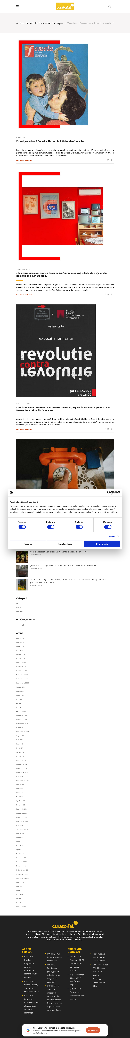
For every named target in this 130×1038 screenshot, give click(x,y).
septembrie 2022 (22, 829)
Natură (19, 608)
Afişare (112, 536)
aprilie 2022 (20, 850)
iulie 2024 (20, 740)
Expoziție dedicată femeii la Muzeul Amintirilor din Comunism (50, 141)
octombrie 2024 (22, 728)
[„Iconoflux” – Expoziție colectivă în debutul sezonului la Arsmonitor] (22, 571)
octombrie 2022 (22, 825)
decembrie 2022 (22, 817)
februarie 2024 (22, 760)
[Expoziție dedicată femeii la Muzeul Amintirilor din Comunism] (62, 84)
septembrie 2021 (22, 878)
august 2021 (21, 882)
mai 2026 (19, 650)
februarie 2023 (22, 809)
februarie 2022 (22, 858)
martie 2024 (20, 756)
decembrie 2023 (22, 768)
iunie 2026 (20, 646)
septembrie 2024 (22, 732)
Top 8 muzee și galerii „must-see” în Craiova (99, 957)
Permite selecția (65, 544)
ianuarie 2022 (21, 862)
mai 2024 (19, 748)
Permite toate (102, 544)
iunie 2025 (20, 695)
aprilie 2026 (20, 654)
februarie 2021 (22, 907)
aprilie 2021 (20, 898)
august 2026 (21, 638)
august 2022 (21, 833)
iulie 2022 (20, 837)
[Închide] (104, 1030)
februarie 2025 (22, 711)
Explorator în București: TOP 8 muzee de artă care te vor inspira (77, 963)
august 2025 (21, 687)
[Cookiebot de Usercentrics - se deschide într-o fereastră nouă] (109, 493)
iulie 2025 (20, 691)
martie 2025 (20, 707)
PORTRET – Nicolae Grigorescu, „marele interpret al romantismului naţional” (30, 966)
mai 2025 (19, 699)
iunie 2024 (20, 744)
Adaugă (91, 1030)
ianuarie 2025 (21, 715)
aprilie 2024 (20, 752)
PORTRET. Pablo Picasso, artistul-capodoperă (54, 957)
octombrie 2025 (22, 679)
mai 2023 (19, 797)
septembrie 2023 (22, 780)
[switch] (50, 527)
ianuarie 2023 (21, 813)
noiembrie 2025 (22, 675)
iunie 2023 (20, 793)
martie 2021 (20, 902)
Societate (19, 612)
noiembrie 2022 (22, 821)
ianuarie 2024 (21, 764)
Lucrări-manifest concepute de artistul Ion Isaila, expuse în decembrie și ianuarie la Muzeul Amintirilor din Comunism (63, 409)
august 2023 (21, 785)
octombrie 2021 (22, 874)
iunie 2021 (20, 890)
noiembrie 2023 (22, 772)
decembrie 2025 (22, 671)
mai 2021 (19, 894)
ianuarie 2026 (21, 667)
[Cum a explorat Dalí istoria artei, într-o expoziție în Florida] (22, 557)
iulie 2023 (20, 789)
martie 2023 (20, 805)
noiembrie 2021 (22, 870)
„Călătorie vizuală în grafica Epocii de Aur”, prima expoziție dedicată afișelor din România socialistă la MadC (61, 274)
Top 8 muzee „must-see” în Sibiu (99, 982)
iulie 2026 (20, 642)
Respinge (28, 544)
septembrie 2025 (22, 683)
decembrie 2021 (22, 866)
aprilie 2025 (20, 703)
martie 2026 (20, 658)
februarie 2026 (22, 663)
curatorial (62, 23)
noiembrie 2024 (22, 724)
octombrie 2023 (22, 776)
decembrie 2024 (22, 719)
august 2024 (21, 736)
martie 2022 (20, 854)
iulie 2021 (20, 886)
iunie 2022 (20, 841)
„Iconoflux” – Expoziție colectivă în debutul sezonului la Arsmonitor (63, 565)
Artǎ (17, 603)
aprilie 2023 (20, 801)
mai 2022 (19, 846)
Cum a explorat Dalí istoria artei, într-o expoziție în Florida (59, 551)
